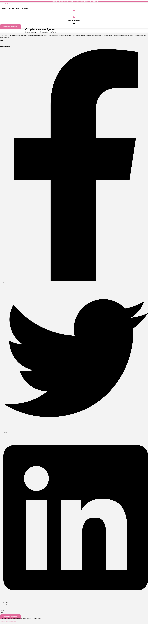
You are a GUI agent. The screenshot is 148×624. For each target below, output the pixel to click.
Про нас (11, 8)
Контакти (25, 8)
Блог (17, 8)
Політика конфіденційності (8, 621)
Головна (3, 8)
